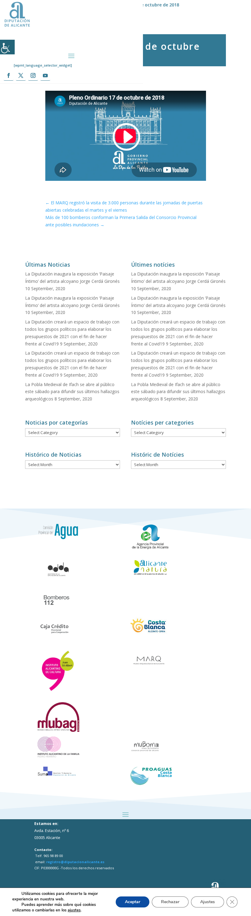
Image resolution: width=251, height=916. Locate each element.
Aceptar (132, 902)
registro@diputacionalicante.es (75, 861)
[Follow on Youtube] (45, 76)
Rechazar (170, 902)
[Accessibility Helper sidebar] (7, 47)
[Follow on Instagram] (33, 76)
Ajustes (207, 902)
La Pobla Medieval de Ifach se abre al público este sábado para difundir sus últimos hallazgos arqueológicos (72, 391)
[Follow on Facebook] (8, 76)
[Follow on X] (21, 76)
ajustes (74, 910)
